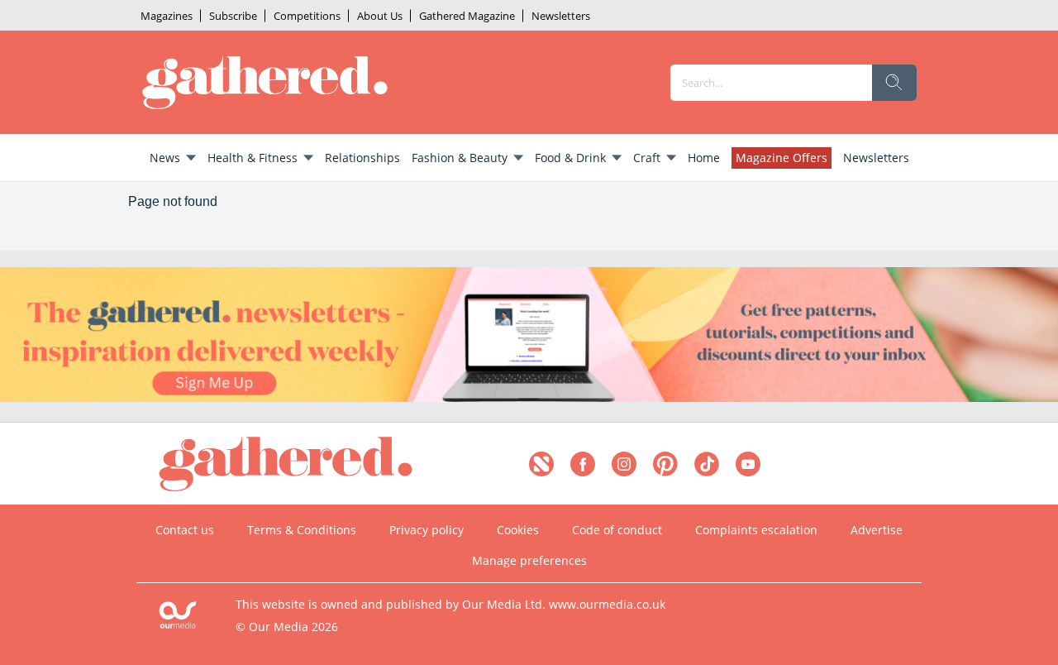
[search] (894, 83)
